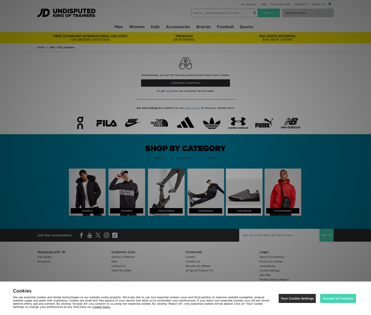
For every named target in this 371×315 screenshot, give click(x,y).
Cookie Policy (102, 307)
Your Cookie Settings (297, 298)
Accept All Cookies (338, 298)
